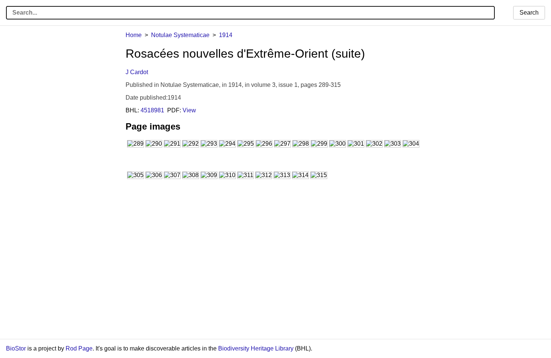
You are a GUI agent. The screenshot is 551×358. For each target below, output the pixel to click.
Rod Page (79, 348)
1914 (225, 35)
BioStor (16, 348)
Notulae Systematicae (180, 35)
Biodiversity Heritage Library (255, 348)
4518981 (152, 110)
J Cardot (137, 72)
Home (134, 35)
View (189, 110)
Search (529, 12)
